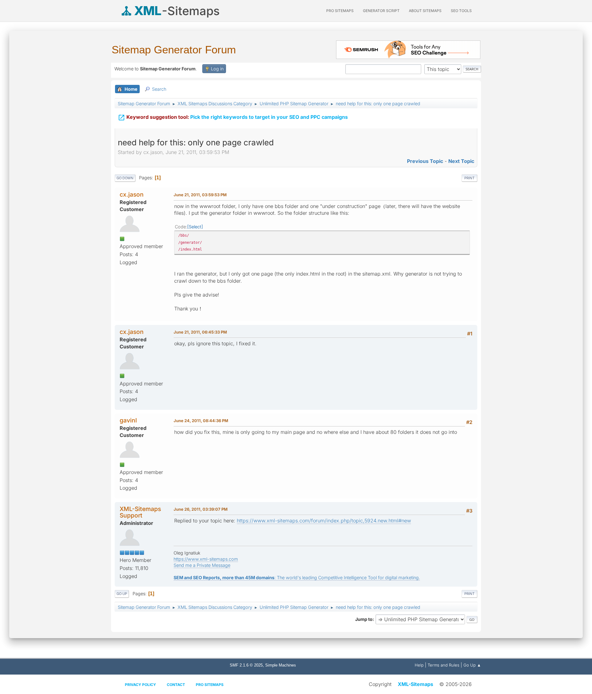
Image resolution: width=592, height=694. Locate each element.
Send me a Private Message (202, 565)
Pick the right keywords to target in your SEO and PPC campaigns (233, 117)
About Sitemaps (425, 10)
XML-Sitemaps (415, 684)
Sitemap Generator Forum (174, 50)
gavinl (128, 420)
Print (469, 178)
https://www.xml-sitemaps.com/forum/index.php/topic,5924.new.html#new (324, 520)
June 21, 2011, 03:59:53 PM (200, 194)
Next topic (461, 161)
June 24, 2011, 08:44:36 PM (201, 420)
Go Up (122, 594)
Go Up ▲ (472, 665)
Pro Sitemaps (210, 684)
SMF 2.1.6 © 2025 (246, 665)
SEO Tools (461, 10)
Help (419, 665)
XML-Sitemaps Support (140, 512)
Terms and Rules (443, 665)
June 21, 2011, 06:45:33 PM (200, 332)
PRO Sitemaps (340, 10)
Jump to (363, 619)
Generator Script (381, 10)
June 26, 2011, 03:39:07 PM (201, 509)
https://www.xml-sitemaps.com (206, 559)
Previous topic (425, 161)
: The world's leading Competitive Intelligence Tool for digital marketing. (297, 577)
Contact (176, 684)
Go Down (125, 178)
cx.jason (132, 194)
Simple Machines (280, 665)
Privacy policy (140, 684)
